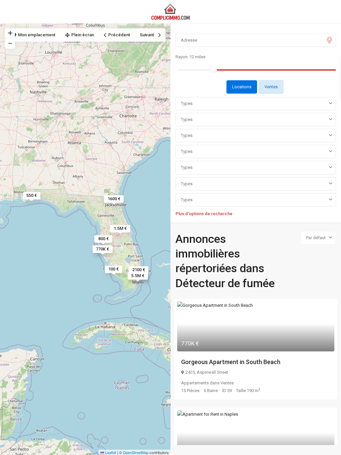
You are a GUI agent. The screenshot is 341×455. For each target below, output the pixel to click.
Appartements (195, 382)
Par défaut (316, 237)
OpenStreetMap (136, 452)
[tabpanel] (255, 156)
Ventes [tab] (271, 86)
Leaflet (110, 452)
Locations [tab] (241, 86)
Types (186, 103)
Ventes (227, 382)
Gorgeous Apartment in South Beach (230, 361)
